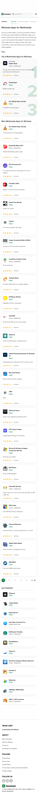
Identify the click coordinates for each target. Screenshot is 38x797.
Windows (4, 21)
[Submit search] (13, 14)
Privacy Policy (6, 758)
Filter (3, 52)
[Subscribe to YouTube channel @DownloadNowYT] (11, 780)
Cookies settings (7, 771)
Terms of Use (6, 761)
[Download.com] (6, 14)
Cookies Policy (6, 764)
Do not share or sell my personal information (15, 768)
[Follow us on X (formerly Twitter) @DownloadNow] (7, 780)
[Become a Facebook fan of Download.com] (3, 780)
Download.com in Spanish (9, 748)
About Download (7, 739)
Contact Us (5, 745)
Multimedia (14, 21)
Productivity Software (23, 21)
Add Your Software (7, 742)
